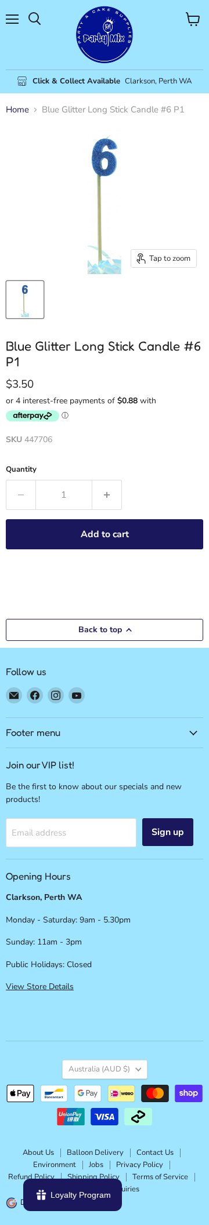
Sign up (168, 832)
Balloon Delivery (95, 1152)
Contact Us (155, 1152)
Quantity (21, 469)
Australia (99, 1069)
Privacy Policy (139, 1165)
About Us (38, 1152)
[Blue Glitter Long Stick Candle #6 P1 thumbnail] (25, 299)
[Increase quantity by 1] (107, 495)
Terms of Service (160, 1177)
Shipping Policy (93, 1177)
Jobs (96, 1165)
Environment (54, 1165)
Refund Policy (31, 1177)
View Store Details (40, 986)
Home (17, 110)
